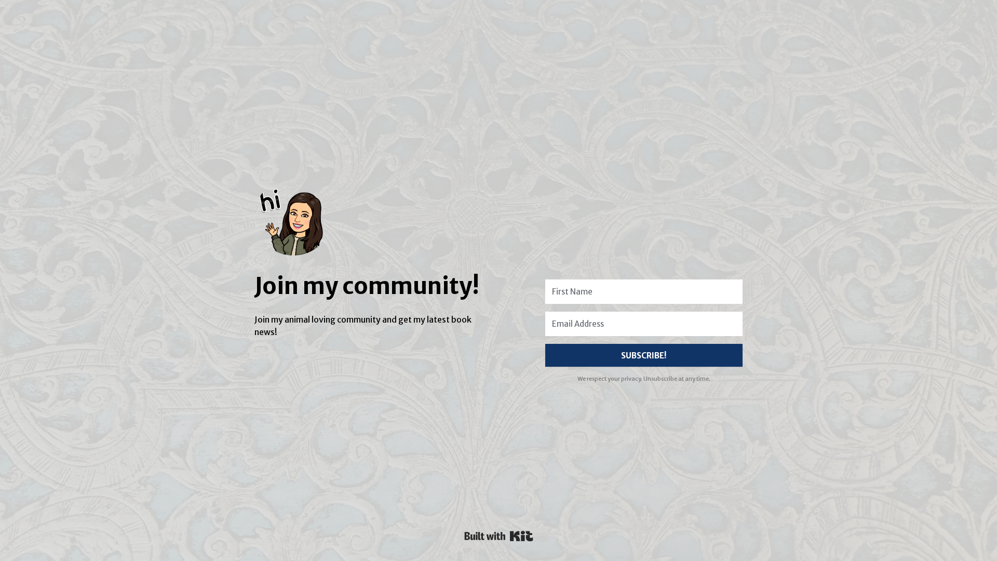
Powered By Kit (498, 536)
